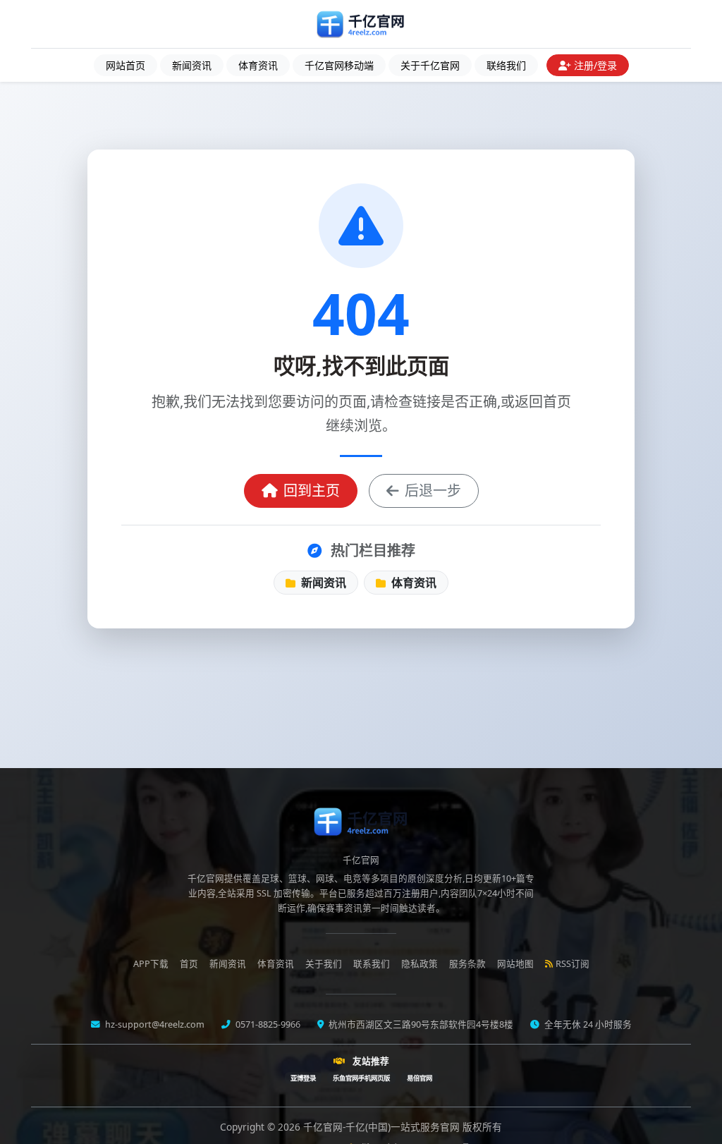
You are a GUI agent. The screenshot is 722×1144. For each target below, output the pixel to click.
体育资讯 (258, 65)
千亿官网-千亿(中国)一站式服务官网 (383, 1126)
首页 (189, 964)
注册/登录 (595, 65)
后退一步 (433, 490)
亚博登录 (303, 1078)
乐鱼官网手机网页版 (361, 1078)
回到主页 (311, 490)
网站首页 (125, 65)
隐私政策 (419, 964)
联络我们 (506, 65)
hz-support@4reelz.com (153, 1024)
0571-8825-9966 (266, 1024)
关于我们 (323, 964)
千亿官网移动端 (339, 65)
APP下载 (151, 964)
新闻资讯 (192, 65)
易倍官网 (419, 1078)
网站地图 (515, 964)
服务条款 (467, 964)
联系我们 (371, 964)
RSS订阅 (572, 964)
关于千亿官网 (430, 65)
